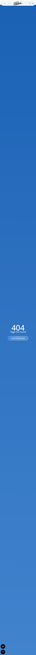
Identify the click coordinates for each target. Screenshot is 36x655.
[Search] (30, 3)
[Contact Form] (3, 646)
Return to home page (18, 338)
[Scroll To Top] (3, 652)
